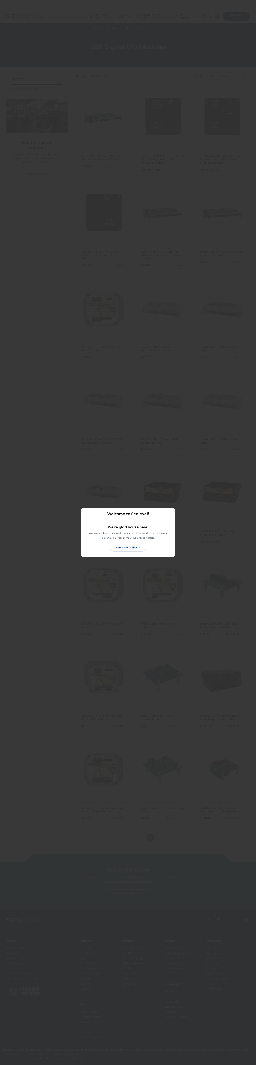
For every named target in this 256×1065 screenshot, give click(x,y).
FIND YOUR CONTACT (128, 547)
